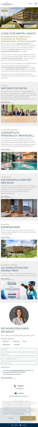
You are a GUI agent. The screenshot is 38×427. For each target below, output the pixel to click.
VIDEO (30, 26)
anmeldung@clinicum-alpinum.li (19, 396)
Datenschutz (5, 367)
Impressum (5, 413)
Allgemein (6, 341)
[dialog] (19, 410)
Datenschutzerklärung (18, 370)
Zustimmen (28, 418)
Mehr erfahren (5, 102)
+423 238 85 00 (19, 388)
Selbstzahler (7, 344)
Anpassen (10, 418)
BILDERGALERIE (8, 26)
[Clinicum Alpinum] (6, 3)
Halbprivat (16, 341)
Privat (24, 341)
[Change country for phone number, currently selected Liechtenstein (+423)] (3, 358)
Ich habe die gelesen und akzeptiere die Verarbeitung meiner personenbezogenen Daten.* (18, 372)
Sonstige (16, 344)
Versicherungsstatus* (7, 339)
